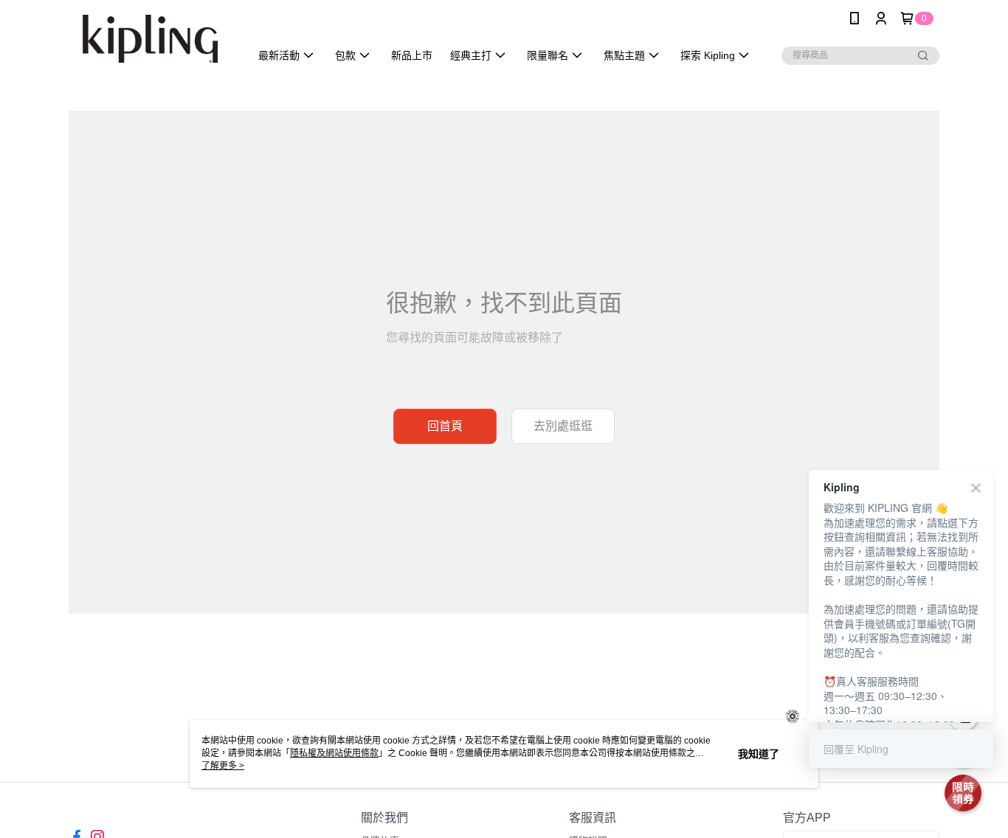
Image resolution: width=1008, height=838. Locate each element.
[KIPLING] (150, 39)
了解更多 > (222, 766)
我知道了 (758, 754)
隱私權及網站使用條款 (334, 753)
